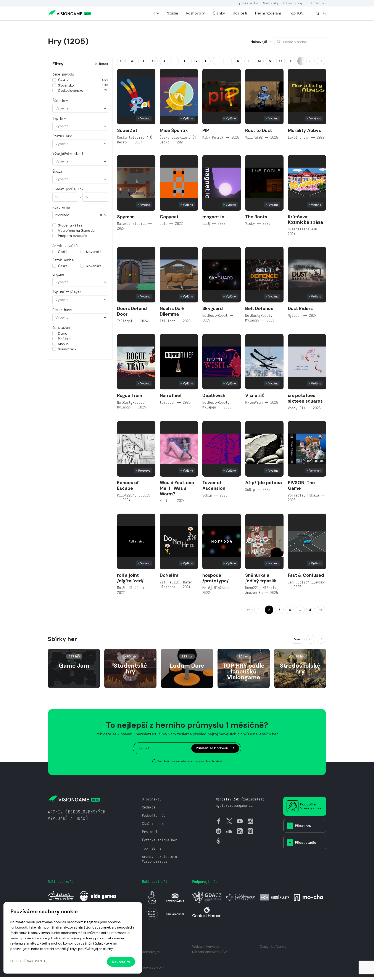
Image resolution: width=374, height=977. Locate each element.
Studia (172, 13)
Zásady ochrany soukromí (143, 967)
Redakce (149, 807)
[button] (310, 61)
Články (219, 13)
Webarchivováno (205, 946)
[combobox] (80, 108)
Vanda (281, 946)
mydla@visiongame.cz (234, 805)
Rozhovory (195, 13)
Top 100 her (152, 848)
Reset (103, 64)
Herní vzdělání (268, 13)
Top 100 (296, 13)
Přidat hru (318, 3)
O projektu (151, 799)
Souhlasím (121, 961)
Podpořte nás (153, 815)
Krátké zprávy (293, 3)
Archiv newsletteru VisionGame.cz (159, 859)
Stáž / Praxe (153, 823)
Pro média (151, 832)
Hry (156, 13)
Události (240, 13)
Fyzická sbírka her (159, 840)
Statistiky (270, 3)
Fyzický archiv (248, 3)
